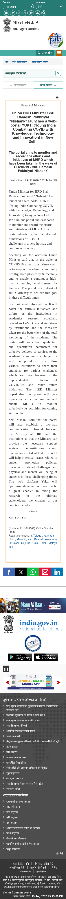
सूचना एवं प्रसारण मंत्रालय (18, 801)
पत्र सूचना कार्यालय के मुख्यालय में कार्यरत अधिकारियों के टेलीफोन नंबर (32, 708)
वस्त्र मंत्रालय (13, 806)
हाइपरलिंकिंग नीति (21, 863)
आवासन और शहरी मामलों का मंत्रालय (23, 828)
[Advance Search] (43, 12)
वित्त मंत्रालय (12, 812)
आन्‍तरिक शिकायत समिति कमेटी (20, 731)
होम (7, 62)
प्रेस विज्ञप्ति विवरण (39, 62)
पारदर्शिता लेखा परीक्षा (16, 762)
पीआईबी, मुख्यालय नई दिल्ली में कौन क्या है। (26, 715)
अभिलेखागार (25, 871)
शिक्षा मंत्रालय (12, 833)
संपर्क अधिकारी (13, 736)
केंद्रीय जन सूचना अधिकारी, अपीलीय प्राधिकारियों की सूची (33, 741)
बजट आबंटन (12, 746)
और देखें (59, 853)
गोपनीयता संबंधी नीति (44, 863)
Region (6, 2)
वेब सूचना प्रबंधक (14, 778)
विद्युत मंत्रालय (13, 849)
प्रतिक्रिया (41, 871)
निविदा (54, 867)
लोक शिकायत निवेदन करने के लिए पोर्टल (24, 783)
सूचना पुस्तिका (12, 773)
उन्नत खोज (46, 52)
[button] (25, 12)
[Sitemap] (37, 12)
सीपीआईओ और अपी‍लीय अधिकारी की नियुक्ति (26, 768)
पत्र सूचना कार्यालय (26, 28)
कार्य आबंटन (11, 752)
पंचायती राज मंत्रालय (16, 838)
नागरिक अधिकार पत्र (16, 757)
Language (40, 2)
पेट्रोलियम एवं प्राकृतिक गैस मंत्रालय (23, 843)
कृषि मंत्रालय (12, 817)
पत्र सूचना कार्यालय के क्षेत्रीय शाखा (23, 720)
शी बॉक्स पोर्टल (13, 789)
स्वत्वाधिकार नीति (17, 867)
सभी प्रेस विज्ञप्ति (19, 62)
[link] (33, 604)
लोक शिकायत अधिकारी (16, 725)
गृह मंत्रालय (11, 822)
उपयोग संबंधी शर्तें (38, 867)
